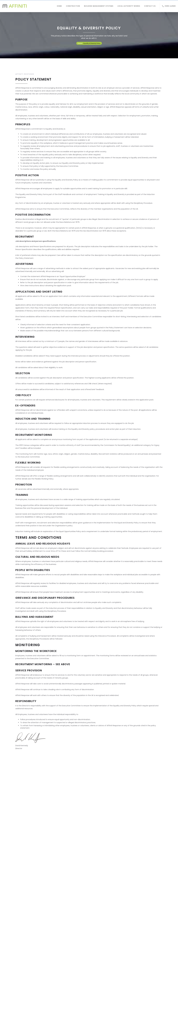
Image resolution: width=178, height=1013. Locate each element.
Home (59, 6)
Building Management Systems (98, 6)
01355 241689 (170, 6)
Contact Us (150, 6)
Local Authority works (128, 6)
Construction (73, 6)
